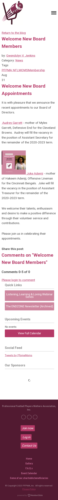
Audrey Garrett (12, 123)
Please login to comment (18, 280)
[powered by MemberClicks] (29, 495)
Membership (36, 70)
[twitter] (29, 417)
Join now (28, 428)
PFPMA (7, 70)
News (19, 60)
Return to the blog (14, 33)
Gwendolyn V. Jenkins (20, 55)
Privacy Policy (29, 489)
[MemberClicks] (12, 13)
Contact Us (29, 445)
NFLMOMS (20, 70)
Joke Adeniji (34, 173)
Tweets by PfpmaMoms (18, 355)
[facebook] (23, 417)
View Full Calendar (29, 333)
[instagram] (35, 417)
